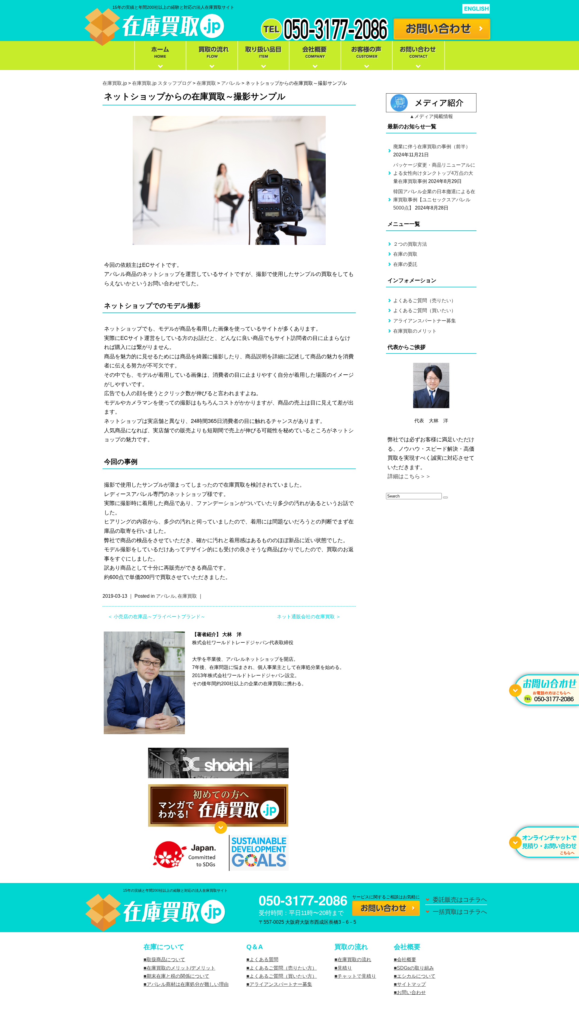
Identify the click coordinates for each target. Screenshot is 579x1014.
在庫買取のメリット (415, 331)
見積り (344, 968)
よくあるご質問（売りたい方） (283, 968)
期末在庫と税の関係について (178, 976)
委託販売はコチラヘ (460, 899)
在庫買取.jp (115, 83)
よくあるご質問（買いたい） (424, 310)
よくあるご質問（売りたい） (424, 300)
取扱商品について (166, 959)
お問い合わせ (411, 992)
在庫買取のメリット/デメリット (181, 968)
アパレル (230, 83)
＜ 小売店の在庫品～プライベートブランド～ (156, 616)
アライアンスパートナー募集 (424, 320)
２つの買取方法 (410, 244)
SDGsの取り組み (415, 968)
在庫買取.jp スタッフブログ (161, 83)
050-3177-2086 (303, 900)
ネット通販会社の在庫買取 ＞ (309, 616)
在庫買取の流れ (354, 959)
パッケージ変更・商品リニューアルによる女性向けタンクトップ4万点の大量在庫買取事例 (434, 173)
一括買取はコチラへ (460, 911)
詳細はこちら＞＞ (409, 476)
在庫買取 (206, 83)
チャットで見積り (356, 976)
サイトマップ (411, 984)
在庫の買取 (405, 254)
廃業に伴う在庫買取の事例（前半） (431, 146)
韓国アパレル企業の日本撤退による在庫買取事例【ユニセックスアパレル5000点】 (434, 199)
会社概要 (406, 959)
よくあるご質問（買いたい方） (283, 976)
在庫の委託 (405, 264)
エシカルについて (416, 976)
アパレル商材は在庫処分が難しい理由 (188, 984)
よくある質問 (263, 959)
